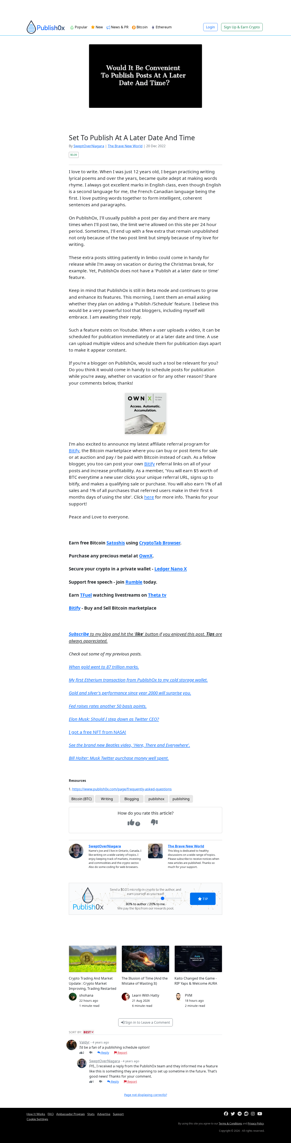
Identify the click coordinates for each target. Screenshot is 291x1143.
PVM (188, 995)
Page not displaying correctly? (145, 1095)
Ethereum (163, 27)
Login (210, 27)
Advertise (103, 1114)
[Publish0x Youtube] (260, 1114)
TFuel (86, 595)
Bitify (74, 450)
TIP (205, 899)
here (149, 497)
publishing (181, 799)
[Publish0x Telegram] (240, 1114)
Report (122, 1053)
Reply (104, 1053)
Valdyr (84, 1042)
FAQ (51, 1114)
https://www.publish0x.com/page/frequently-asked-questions (122, 789)
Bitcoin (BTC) (81, 799)
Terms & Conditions (230, 1123)
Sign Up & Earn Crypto (242, 27)
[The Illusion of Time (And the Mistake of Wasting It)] (145, 959)
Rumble (133, 582)
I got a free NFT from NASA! (97, 732)
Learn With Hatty (145, 995)
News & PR (119, 27)
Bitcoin (142, 27)
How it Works (36, 1114)
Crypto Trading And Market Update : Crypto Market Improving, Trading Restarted (92, 983)
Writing (107, 799)
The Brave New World (125, 146)
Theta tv (157, 595)
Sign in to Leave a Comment (147, 1022)
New (99, 27)
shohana (86, 995)
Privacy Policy (256, 1123)
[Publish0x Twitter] (233, 1114)
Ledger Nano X (170, 569)
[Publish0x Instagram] (254, 1114)
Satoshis (116, 543)
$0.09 (73, 155)
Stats (91, 1114)
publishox (156, 799)
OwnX (146, 556)
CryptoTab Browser (159, 543)
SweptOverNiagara (88, 146)
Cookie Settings (37, 1119)
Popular (81, 27)
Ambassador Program (70, 1114)
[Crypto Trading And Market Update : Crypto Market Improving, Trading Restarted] (93, 958)
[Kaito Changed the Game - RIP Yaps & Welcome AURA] (198, 959)
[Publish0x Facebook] (226, 1114)
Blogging (131, 799)
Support (118, 1114)
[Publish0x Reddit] (247, 1114)
